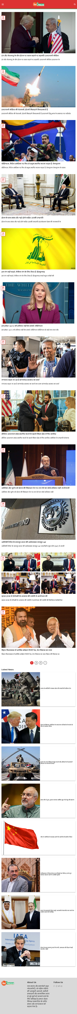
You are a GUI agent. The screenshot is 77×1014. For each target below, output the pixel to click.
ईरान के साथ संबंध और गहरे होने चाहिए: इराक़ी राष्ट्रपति (22, 218)
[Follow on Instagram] (56, 986)
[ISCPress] (38, 4)
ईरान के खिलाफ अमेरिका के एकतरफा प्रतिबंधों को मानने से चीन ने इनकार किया (57, 725)
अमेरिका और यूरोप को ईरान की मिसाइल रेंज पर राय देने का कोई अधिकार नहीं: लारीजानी (35, 488)
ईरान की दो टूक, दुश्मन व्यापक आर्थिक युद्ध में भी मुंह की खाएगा (57, 800)
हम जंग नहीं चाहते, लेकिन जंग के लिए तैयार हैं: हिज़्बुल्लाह (23, 272)
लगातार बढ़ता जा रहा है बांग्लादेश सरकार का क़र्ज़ (20, 380)
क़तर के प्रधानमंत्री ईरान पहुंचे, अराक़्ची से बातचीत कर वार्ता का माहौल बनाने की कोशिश (57, 911)
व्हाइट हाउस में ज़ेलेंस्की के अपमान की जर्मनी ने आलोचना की (24, 596)
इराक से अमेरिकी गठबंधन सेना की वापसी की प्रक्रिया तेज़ (56, 688)
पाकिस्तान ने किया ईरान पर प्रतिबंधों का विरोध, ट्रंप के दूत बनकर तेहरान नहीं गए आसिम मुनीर (56, 874)
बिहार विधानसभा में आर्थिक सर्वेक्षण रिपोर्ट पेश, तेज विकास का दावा (27, 650)
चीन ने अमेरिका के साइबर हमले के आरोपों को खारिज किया (56, 837)
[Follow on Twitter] (59, 986)
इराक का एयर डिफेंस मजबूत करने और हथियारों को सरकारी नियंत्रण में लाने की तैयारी (56, 762)
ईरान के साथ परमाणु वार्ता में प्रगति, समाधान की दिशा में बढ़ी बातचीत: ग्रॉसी (57, 948)
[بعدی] (45, 663)
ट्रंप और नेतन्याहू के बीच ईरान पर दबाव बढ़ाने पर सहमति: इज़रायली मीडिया (30, 56)
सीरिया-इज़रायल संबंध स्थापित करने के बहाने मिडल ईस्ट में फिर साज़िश (29, 434)
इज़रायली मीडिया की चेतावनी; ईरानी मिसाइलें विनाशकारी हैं (25, 110)
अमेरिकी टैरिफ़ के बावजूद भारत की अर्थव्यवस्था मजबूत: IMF (24, 542)
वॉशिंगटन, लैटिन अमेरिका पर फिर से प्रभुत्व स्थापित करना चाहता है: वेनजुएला (31, 164)
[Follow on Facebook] (54, 986)
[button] (3, 4)
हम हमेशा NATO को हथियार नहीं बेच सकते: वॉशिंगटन (22, 326)
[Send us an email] (61, 986)
